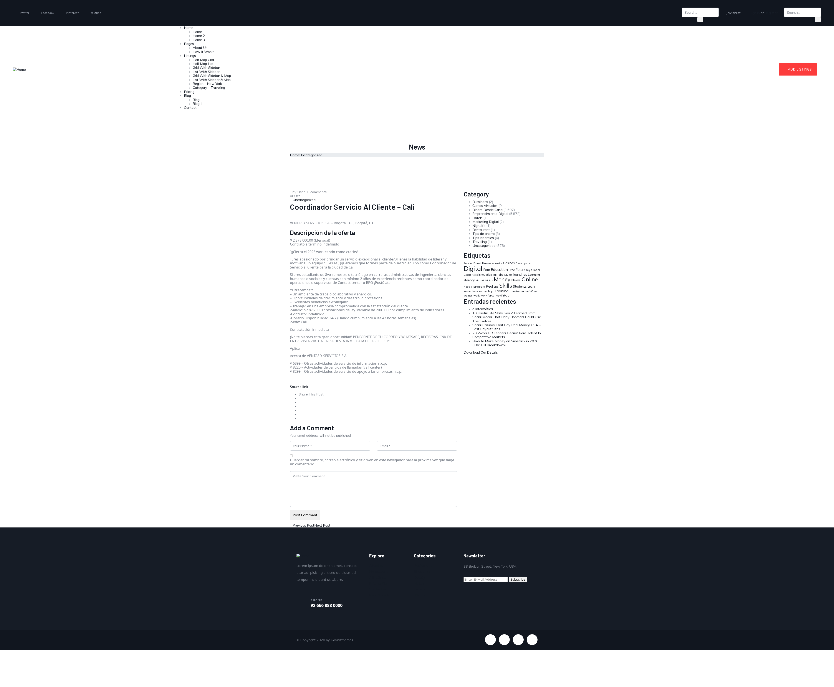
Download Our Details (481, 352)
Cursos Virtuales (485, 205)
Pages (189, 43)
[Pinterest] (518, 639)
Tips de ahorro (483, 233)
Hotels (477, 218)
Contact (190, 107)
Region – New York (207, 83)
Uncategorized (310, 155)
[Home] (19, 69)
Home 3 (199, 40)
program (479, 286)
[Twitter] (490, 639)
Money (502, 279)
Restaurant (481, 229)
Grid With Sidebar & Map (212, 75)
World (498, 295)
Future (520, 270)
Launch (508, 274)
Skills (505, 285)
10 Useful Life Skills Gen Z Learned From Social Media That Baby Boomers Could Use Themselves (506, 317)
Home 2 (199, 35)
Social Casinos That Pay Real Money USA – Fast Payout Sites (506, 327)
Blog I (197, 99)
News (516, 280)
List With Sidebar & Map (212, 79)
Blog (187, 95)
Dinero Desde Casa (487, 210)
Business (488, 263)
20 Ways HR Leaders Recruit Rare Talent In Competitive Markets (506, 335)
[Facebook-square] (504, 639)
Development (524, 263)
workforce (487, 295)
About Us (200, 47)
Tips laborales (483, 238)
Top (490, 291)
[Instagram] (532, 639)
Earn (486, 270)
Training (501, 291)
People (468, 286)
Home (188, 27)
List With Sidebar (206, 71)
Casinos (509, 263)
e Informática (482, 309)
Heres (475, 274)
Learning (534, 274)
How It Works (203, 51)
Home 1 (199, 32)
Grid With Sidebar (206, 67)
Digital (473, 268)
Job (495, 274)
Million (489, 280)
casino (498, 263)
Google (467, 274)
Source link (299, 386)
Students (520, 286)
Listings (190, 55)
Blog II (197, 103)
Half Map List (203, 63)
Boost (477, 263)
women (468, 295)
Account (468, 263)
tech (531, 286)
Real (489, 286)
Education (499, 269)
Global (535, 270)
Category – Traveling (209, 87)
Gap (528, 270)
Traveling (479, 241)
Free (512, 270)
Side (496, 286)
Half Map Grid (203, 60)
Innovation (485, 274)
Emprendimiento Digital (490, 213)
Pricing (189, 91)
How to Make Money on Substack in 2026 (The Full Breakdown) (505, 343)
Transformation (519, 291)
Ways (533, 291)
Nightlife (478, 225)
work (476, 295)
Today (482, 291)
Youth (506, 295)
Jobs (500, 274)
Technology (471, 291)
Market (480, 280)
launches (520, 274)
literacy (469, 280)
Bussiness (480, 201)
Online (529, 279)
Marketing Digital (485, 221)
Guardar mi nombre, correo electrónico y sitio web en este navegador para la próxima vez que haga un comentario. (372, 462)
